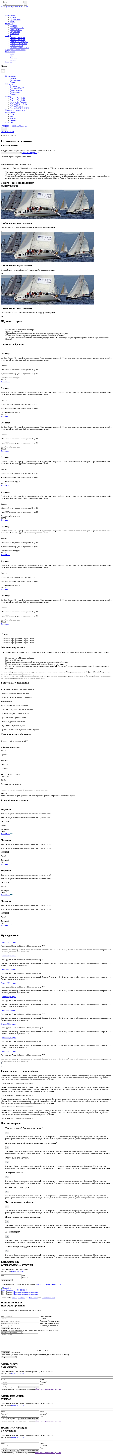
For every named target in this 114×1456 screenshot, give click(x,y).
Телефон (25, 1278)
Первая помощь (16, 30)
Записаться (5, 382)
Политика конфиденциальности (25, 1292)
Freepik (14, 1298)
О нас (12, 54)
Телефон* (43, 1382)
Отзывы (13, 60)
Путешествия (10, 16)
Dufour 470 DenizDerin (18, 44)
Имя (23, 1275)
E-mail (42, 1384)
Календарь (9, 62)
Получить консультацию (10, 153)
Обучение (9, 24)
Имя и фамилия (46, 1316)
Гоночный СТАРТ (17, 28)
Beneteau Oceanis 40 (17, 38)
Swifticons (21, 1298)
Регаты (12, 22)
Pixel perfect (33, 1298)
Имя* (42, 1380)
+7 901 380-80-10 (21, 6)
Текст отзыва (43, 1350)
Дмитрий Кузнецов (8, 942)
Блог (11, 56)
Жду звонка (6, 1280)
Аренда (8, 36)
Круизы (13, 18)
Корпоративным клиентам (15, 50)
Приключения (15, 20)
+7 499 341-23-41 (17, 1374)
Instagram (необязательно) (49, 1323)
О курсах (13, 26)
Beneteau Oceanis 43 (17, 40)
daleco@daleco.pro (7, 6)
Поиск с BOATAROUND (19, 48)
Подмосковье (15, 32)
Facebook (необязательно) (49, 1326)
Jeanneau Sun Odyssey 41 (19, 42)
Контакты (13, 58)
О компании (10, 52)
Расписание (14, 34)
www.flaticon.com (48, 1298)
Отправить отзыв (8, 1357)
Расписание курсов (29, 153)
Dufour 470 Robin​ (16, 46)
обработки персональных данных (48, 1284)
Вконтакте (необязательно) (50, 1321)
